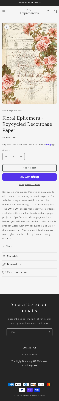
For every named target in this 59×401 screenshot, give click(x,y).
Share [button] (9, 246)
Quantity (6, 150)
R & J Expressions (25, 395)
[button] (3, 11)
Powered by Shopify (38, 395)
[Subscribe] (49, 332)
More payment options (29, 184)
